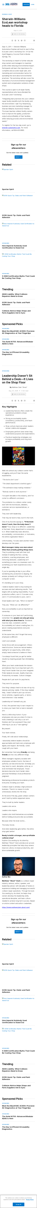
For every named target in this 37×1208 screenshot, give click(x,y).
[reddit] (21, 40)
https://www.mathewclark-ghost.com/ (16, 907)
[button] (3, 4)
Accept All (18, 1204)
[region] (18, 1201)
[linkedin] (15, 40)
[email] (25, 40)
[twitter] (18, 40)
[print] (34, 40)
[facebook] (12, 40)
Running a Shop (7, 14)
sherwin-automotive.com (11, 128)
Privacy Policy (30, 1199)
